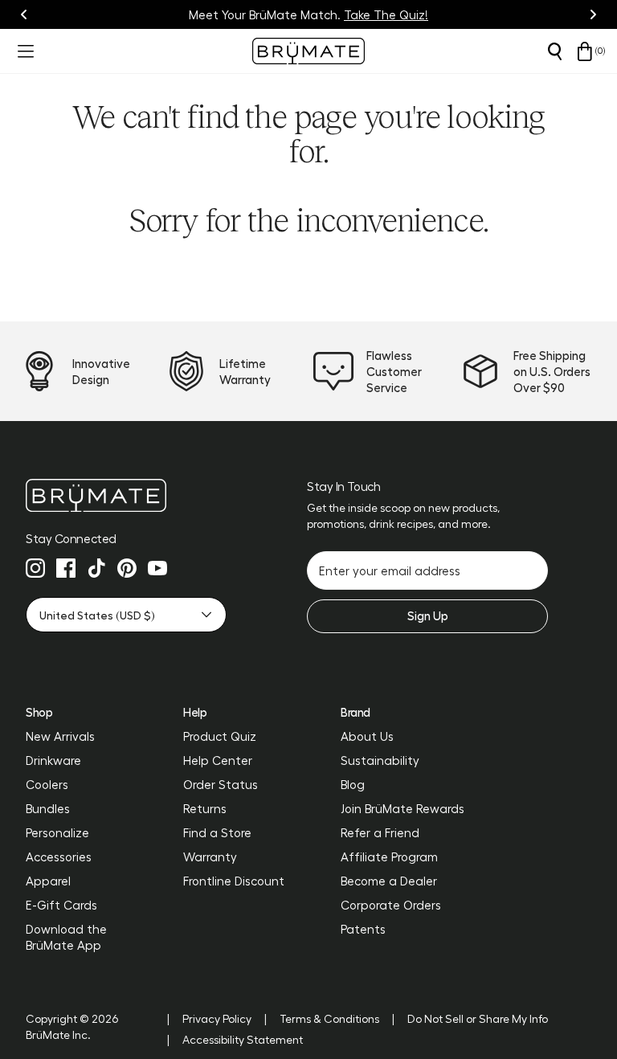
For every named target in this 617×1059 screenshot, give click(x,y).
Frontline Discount (233, 880)
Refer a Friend (380, 832)
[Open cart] (585, 51)
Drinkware (53, 760)
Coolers (47, 784)
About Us (367, 736)
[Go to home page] (126, 495)
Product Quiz (219, 736)
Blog (353, 784)
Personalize (57, 832)
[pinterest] (127, 568)
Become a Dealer (389, 880)
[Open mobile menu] (24, 51)
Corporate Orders (391, 904)
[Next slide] (593, 14)
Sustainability (380, 760)
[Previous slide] (24, 14)
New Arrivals (60, 736)
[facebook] (66, 568)
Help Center (217, 760)
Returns (205, 808)
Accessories (59, 856)
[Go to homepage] (308, 51)
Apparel (48, 880)
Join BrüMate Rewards (402, 808)
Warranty (210, 856)
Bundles (48, 808)
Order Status (220, 784)
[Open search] (554, 51)
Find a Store (217, 832)
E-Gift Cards (61, 904)
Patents (363, 929)
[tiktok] (96, 568)
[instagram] (35, 568)
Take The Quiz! (386, 14)
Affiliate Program (389, 856)
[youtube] (157, 568)
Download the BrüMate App (66, 937)
